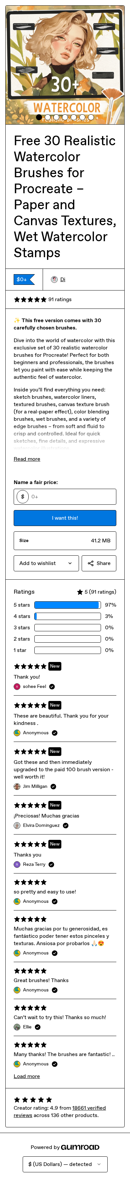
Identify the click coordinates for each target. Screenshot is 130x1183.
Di (62, 279)
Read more (27, 459)
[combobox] (46, 563)
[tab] (39, 117)
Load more (27, 1076)
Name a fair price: (36, 482)
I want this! (65, 518)
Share (104, 563)
